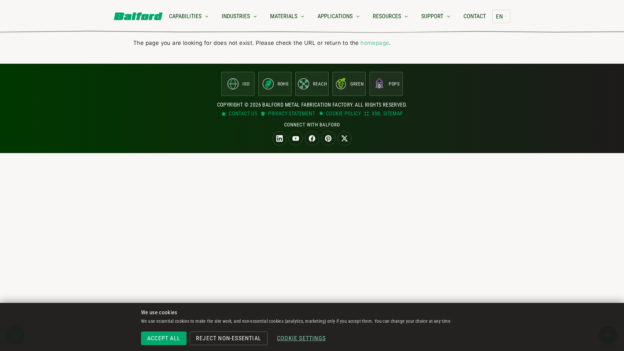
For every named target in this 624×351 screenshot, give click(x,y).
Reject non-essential (228, 338)
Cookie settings (301, 338)
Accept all (163, 338)
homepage (374, 43)
